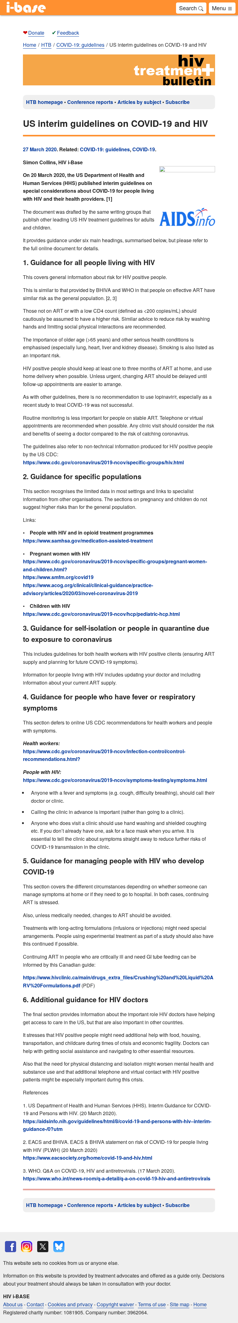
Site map (179, 1304)
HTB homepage (44, 101)
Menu (219, 8)
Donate (36, 32)
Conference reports (90, 101)
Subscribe (177, 101)
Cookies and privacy (70, 1304)
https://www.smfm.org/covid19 (58, 577)
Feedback (68, 32)
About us (13, 1304)
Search (188, 8)
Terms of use (152, 1304)
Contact (35, 1304)
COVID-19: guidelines (105, 149)
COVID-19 (143, 149)
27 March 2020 (40, 149)
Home (29, 44)
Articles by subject (139, 101)
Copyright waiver (115, 1304)
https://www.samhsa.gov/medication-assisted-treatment (88, 540)
